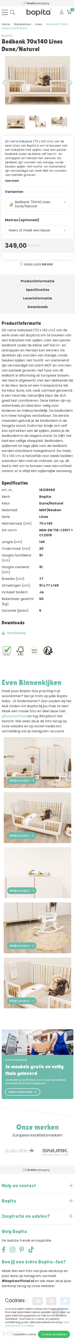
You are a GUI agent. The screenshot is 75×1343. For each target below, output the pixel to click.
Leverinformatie (37, 298)
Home (6, 24)
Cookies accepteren (54, 1334)
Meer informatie (20, 1092)
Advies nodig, (37, 264)
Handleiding (16, 633)
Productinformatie (37, 281)
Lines (38, 24)
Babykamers (22, 24)
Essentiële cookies (25, 1334)
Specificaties (37, 289)
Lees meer (12, 180)
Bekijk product (20, 780)
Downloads (38, 306)
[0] (69, 12)
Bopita (7, 36)
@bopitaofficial (14, 716)
